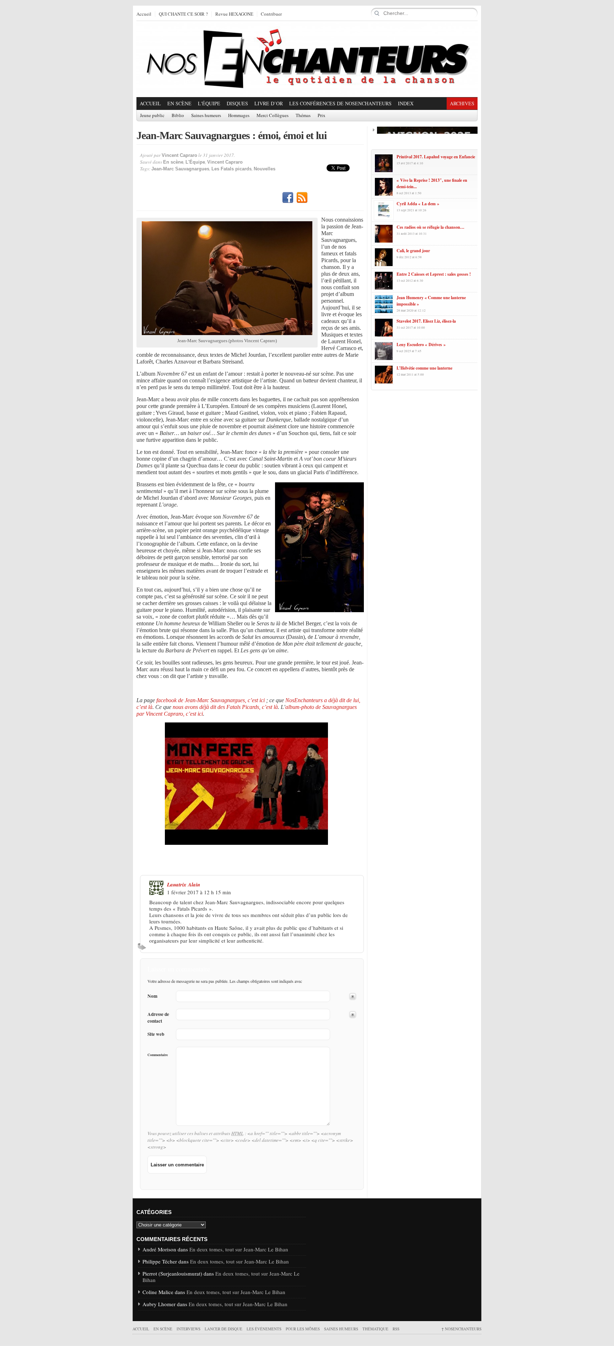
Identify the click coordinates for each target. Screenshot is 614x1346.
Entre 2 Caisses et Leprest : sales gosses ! (434, 274)
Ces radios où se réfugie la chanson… (430, 227)
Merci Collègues (273, 115)
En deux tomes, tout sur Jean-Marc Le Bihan (238, 1249)
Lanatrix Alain (183, 884)
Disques (237, 103)
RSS (302, 197)
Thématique (375, 1328)
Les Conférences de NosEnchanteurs (340, 103)
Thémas (303, 115)
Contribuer (271, 14)
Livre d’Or (268, 103)
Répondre (143, 946)
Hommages (238, 115)
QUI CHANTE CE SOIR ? (183, 14)
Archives (462, 103)
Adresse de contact (158, 1017)
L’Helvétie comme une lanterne (424, 368)
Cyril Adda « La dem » (418, 204)
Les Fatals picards (231, 168)
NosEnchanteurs (461, 1328)
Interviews (188, 1328)
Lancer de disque (223, 1328)
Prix (321, 115)
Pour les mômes (303, 1328)
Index (406, 103)
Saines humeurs (206, 115)
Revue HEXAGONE (234, 14)
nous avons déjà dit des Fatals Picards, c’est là (225, 707)
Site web (155, 1034)
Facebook (287, 197)
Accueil (143, 14)
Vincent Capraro (179, 155)
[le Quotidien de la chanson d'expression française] (307, 59)
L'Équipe (209, 103)
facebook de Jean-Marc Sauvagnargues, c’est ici (210, 700)
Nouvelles (264, 168)
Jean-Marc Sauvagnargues (180, 168)
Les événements (264, 1328)
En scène (179, 103)
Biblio (178, 115)
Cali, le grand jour (413, 251)
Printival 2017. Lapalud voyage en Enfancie (436, 157)
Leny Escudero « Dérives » (421, 344)
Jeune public (152, 115)
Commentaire (157, 1054)
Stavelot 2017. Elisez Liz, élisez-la (426, 321)
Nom (152, 996)
